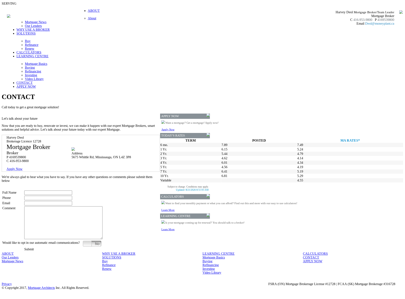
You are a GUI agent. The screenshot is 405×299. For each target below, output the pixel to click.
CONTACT (24, 82)
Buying (30, 67)
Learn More (168, 210)
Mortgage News (35, 22)
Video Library (34, 79)
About (92, 18)
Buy (28, 41)
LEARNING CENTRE (218, 253)
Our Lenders (33, 26)
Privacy (7, 284)
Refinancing (33, 71)
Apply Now (15, 169)
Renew (29, 48)
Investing (31, 75)
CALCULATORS (28, 52)
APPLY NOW (26, 86)
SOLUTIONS (111, 257)
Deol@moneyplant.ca (379, 23)
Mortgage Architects (41, 288)
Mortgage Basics (36, 64)
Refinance (31, 45)
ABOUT (8, 253)
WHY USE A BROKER (33, 29)
